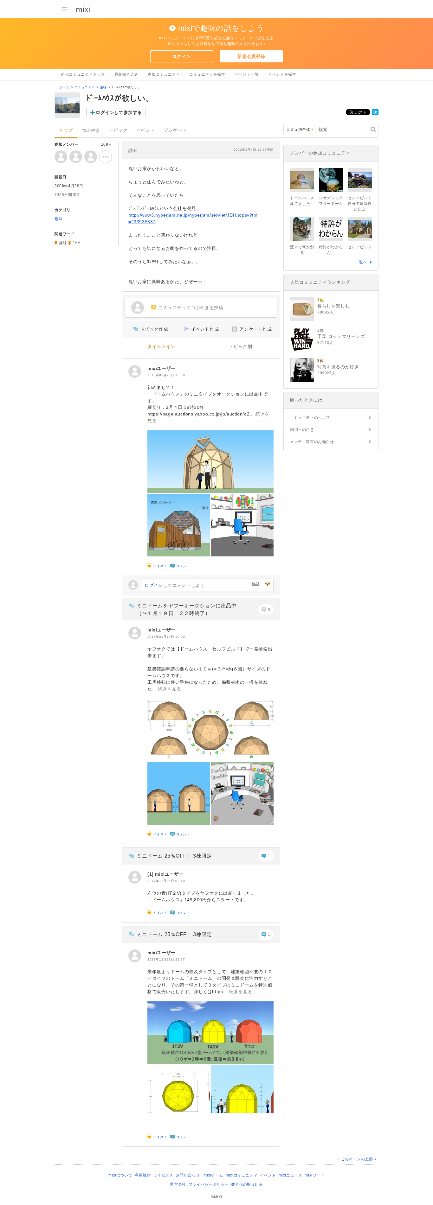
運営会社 (178, 1184)
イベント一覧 (247, 74)
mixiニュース (290, 1175)
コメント (183, 566)
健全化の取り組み (247, 1184)
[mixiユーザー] (134, 371)
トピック (118, 130)
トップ (66, 130)
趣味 (103, 87)
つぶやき (91, 130)
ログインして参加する (119, 112)
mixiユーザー (161, 368)
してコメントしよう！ (177, 585)
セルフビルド (362, 247)
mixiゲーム (213, 1175)
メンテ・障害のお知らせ (312, 442)
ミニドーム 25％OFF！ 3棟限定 (174, 856)
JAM (77, 243)
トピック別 (240, 346)
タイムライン (161, 346)
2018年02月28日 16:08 (166, 375)
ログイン (181, 56)
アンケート (175, 130)
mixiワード (314, 1175)
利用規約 (143, 1175)
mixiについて (120, 1175)
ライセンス (163, 1175)
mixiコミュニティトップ (83, 74)
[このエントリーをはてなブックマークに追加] (375, 114)
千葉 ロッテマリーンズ (341, 336)
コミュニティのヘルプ (310, 417)
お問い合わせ (188, 1175)
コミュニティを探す (207, 74)
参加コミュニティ (164, 74)
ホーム (64, 87)
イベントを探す (282, 74)
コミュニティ (84, 87)
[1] (151, 874)
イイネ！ (160, 566)
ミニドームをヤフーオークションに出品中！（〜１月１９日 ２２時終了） (189, 609)
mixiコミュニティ (241, 1175)
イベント (146, 130)
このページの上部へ (359, 1159)
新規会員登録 (251, 56)
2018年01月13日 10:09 (166, 636)
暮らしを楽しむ (333, 305)
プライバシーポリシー (209, 1184)
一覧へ (361, 262)
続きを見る (169, 688)
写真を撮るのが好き (338, 366)
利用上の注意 (302, 430)
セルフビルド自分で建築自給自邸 (360, 204)
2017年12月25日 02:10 (166, 881)
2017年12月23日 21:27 (166, 959)
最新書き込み (126, 74)
